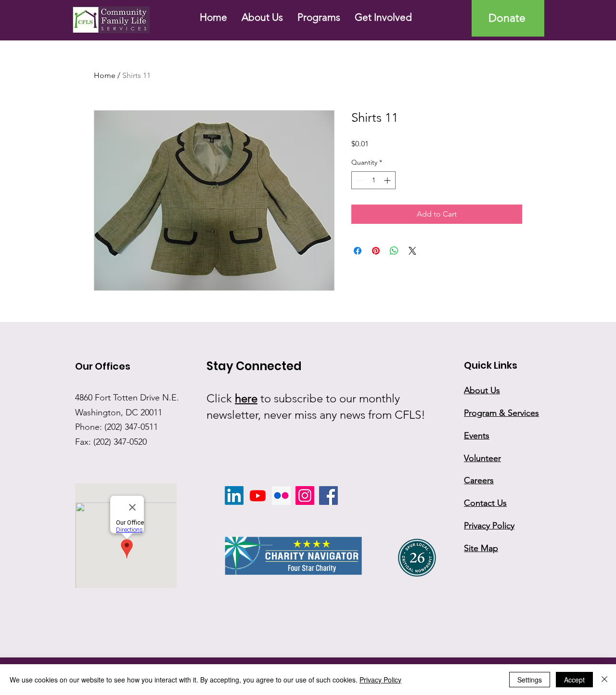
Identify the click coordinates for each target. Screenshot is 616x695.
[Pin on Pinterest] (376, 251)
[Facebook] (328, 495)
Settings (529, 679)
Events (476, 435)
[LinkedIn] (234, 495)
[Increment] (388, 180)
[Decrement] (359, 180)
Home (105, 75)
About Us (482, 390)
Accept (574, 679)
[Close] (604, 679)
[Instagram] (304, 495)
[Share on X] (412, 251)
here (246, 398)
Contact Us (485, 503)
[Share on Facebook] (357, 251)
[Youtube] (257, 495)
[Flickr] (281, 495)
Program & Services (501, 413)
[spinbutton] (373, 180)
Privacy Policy (380, 679)
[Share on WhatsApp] (394, 251)
